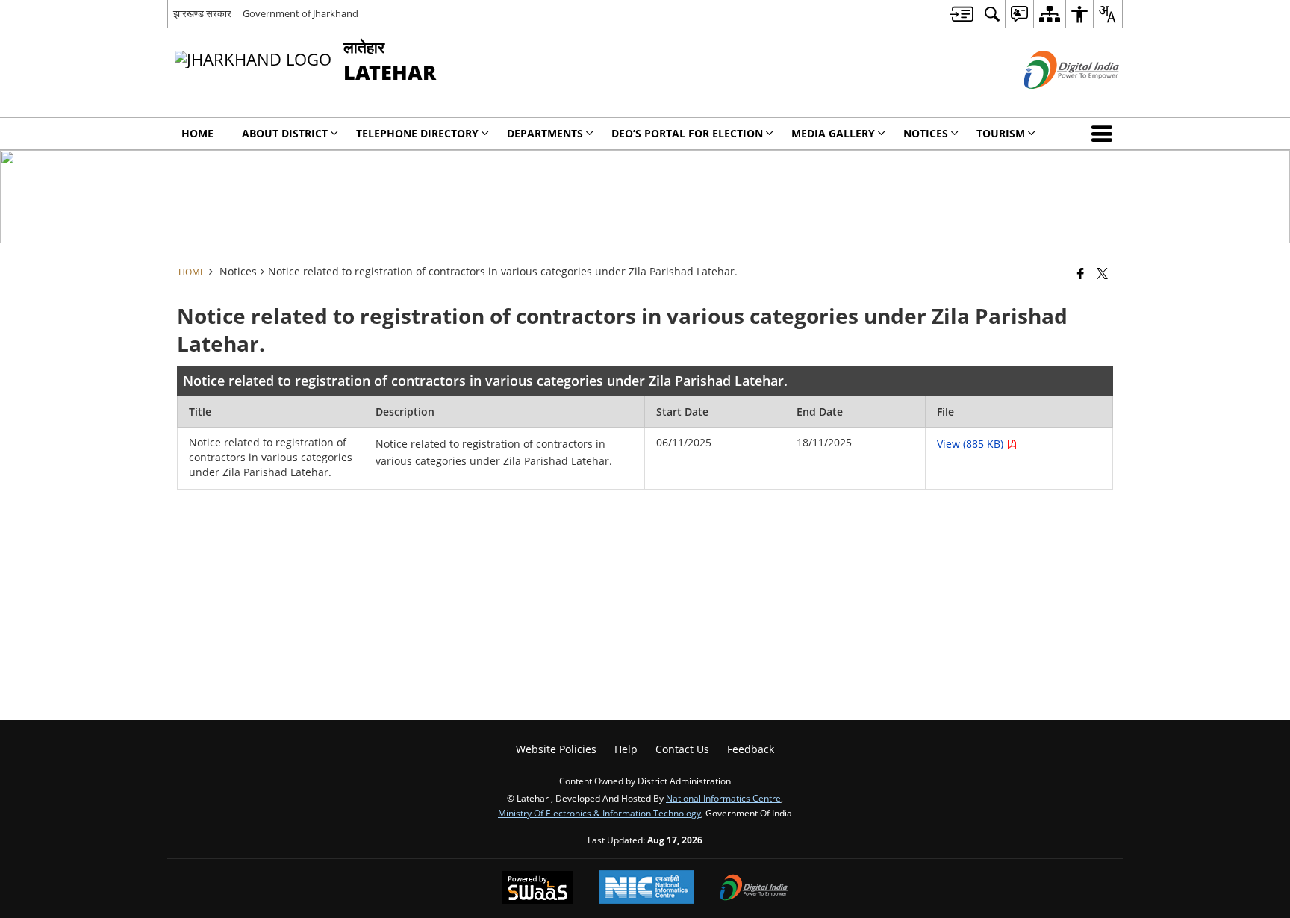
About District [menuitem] (285, 133)
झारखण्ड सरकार (202, 13)
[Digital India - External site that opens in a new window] (1053, 101)
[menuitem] (961, 14)
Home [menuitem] (197, 133)
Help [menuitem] (626, 749)
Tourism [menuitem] (1000, 133)
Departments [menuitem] (545, 133)
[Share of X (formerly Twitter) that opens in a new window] (1102, 273)
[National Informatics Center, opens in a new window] (646, 888)
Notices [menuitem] (925, 133)
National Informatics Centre (723, 798)
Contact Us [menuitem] (682, 749)
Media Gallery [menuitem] (833, 133)
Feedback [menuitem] (750, 749)
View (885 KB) (971, 444)
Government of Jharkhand (300, 13)
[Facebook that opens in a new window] (1080, 273)
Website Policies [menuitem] (556, 749)
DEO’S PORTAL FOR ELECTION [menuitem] (687, 133)
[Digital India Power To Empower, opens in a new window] (754, 889)
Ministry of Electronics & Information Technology (599, 813)
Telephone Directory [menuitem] (417, 133)
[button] (1105, 133)
